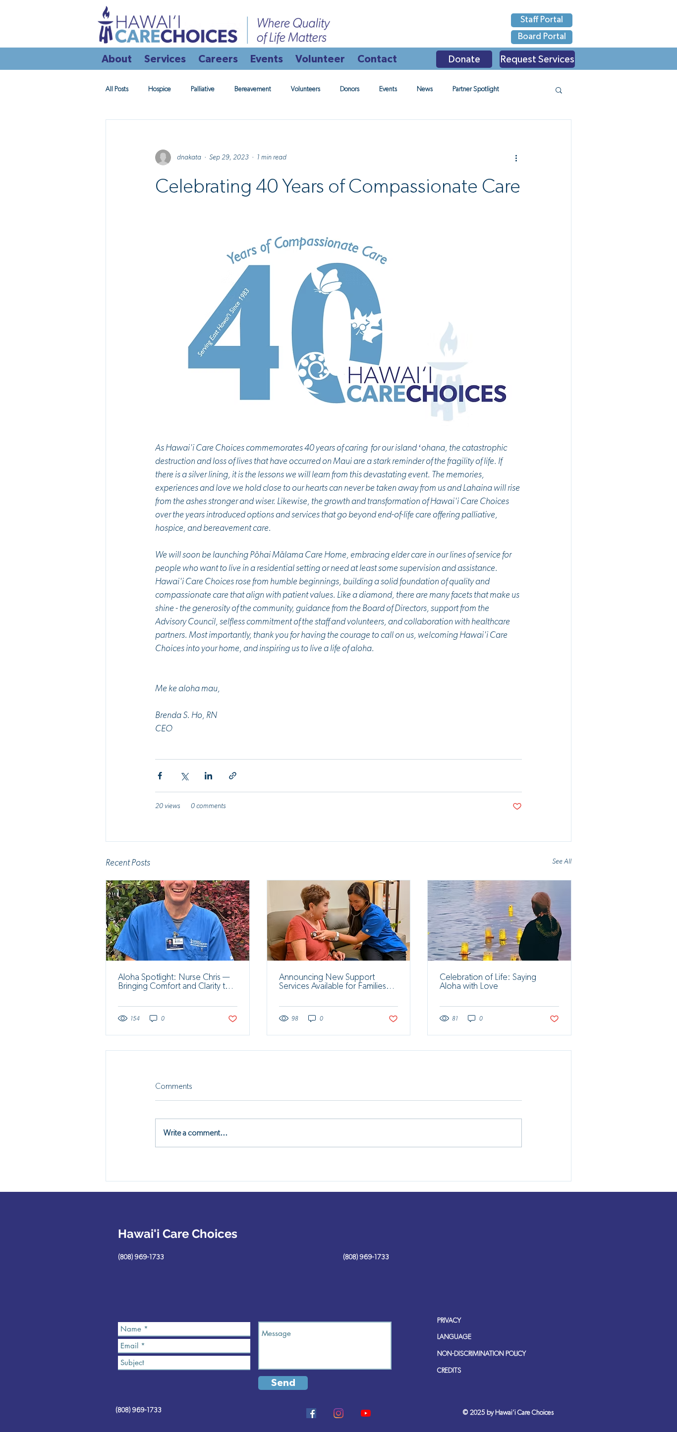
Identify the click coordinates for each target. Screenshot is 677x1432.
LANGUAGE (454, 1336)
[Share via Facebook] (160, 775)
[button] (559, 90)
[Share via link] (232, 775)
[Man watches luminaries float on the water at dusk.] (499, 920)
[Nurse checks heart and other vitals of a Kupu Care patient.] (338, 920)
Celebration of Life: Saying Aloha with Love (488, 982)
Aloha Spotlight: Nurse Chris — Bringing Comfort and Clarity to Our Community (174, 982)
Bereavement (252, 89)
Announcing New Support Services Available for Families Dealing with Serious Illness (332, 982)
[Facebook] (311, 1413)
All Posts (117, 89)
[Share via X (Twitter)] (184, 775)
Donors (349, 89)
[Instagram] (338, 1413)
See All (561, 861)
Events (388, 89)
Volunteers (305, 89)
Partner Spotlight (475, 89)
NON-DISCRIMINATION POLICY (481, 1353)
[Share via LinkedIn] (208, 775)
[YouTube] (366, 1413)
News (425, 89)
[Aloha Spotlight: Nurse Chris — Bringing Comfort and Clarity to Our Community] (177, 920)
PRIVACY (449, 1320)
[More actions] (516, 157)
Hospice (159, 89)
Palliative (203, 89)
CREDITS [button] (449, 1370)
